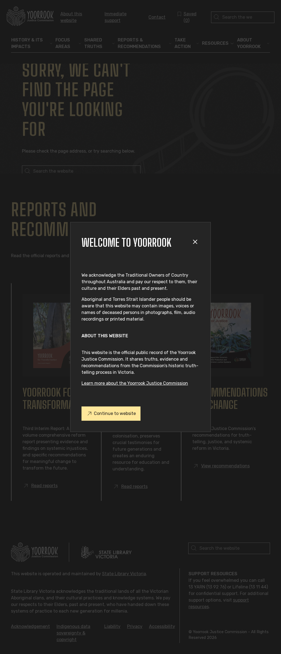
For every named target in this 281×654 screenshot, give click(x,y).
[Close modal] (196, 242)
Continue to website (115, 413)
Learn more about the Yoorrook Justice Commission (135, 383)
